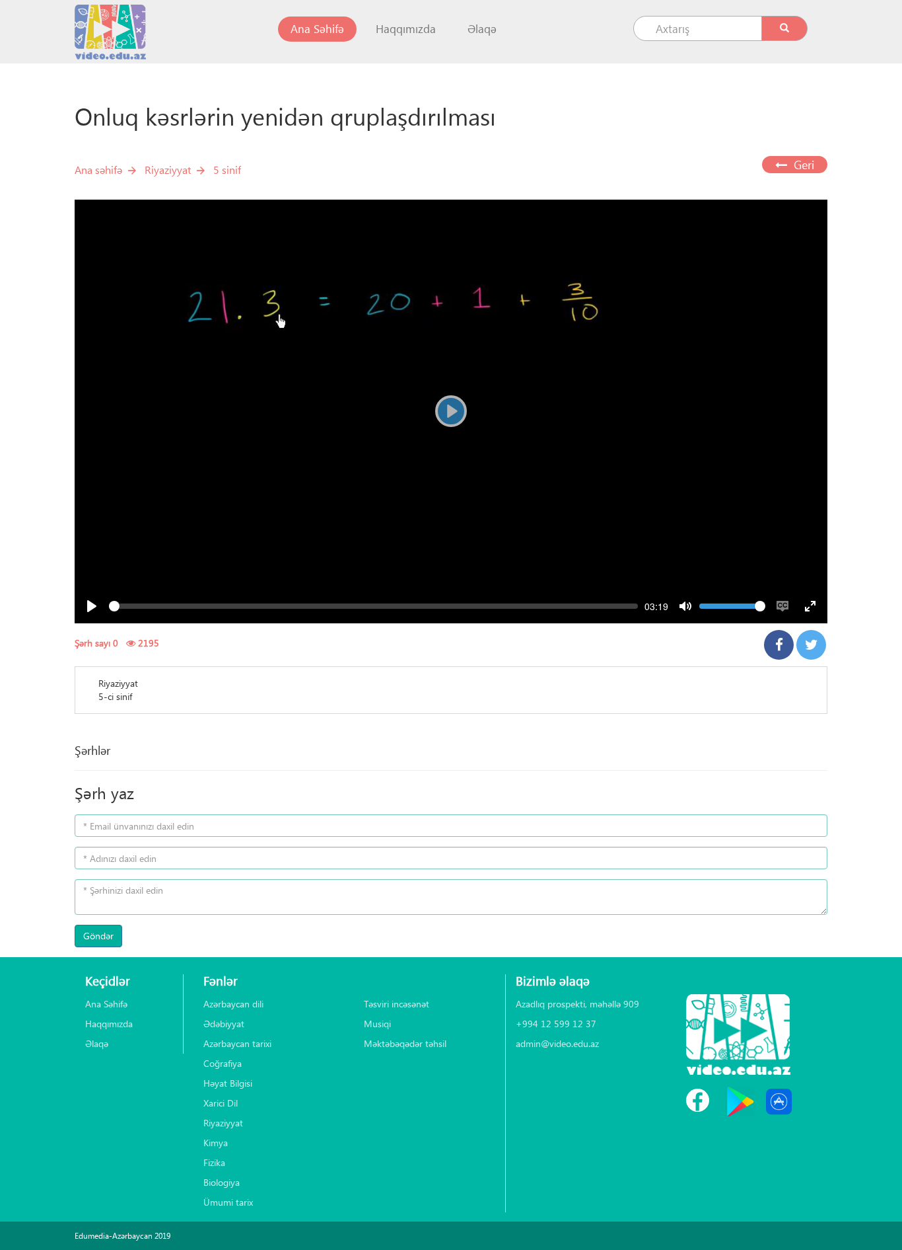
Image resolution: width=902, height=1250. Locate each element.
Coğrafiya (222, 1063)
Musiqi (377, 1023)
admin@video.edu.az (557, 1043)
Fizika (214, 1162)
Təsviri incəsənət (396, 1003)
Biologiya (221, 1182)
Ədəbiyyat (223, 1023)
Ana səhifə (98, 169)
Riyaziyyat (168, 169)
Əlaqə (482, 28)
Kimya (215, 1142)
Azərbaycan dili (233, 1003)
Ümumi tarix (228, 1202)
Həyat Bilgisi (227, 1083)
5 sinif (227, 169)
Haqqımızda (406, 28)
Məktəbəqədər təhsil (405, 1043)
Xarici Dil (220, 1103)
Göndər (98, 935)
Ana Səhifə (324, 28)
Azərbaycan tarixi (237, 1043)
